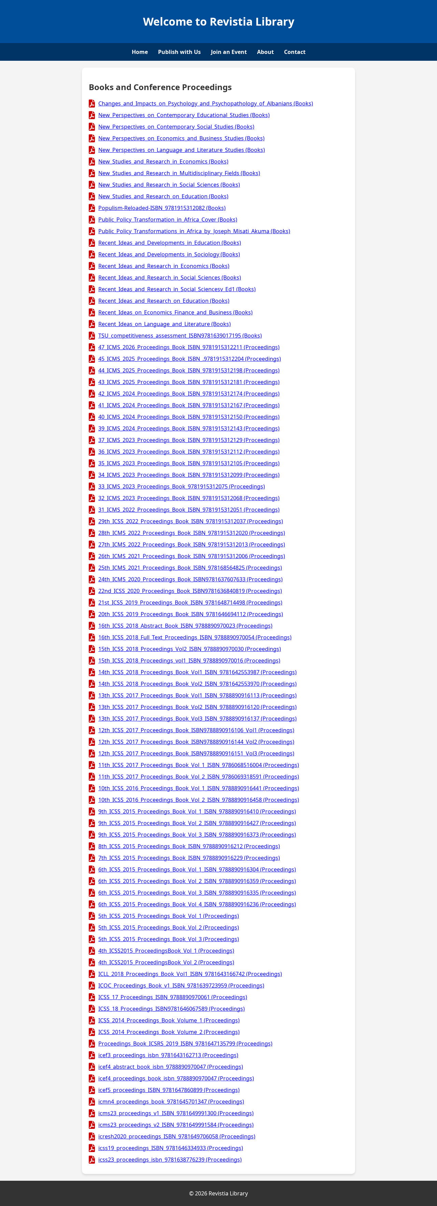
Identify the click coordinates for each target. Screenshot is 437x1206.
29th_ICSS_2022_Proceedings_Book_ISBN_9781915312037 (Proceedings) (190, 521)
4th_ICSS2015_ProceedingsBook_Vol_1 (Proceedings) (166, 950)
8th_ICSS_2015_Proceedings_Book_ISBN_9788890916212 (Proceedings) (189, 846)
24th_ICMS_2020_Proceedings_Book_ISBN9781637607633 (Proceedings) (190, 579)
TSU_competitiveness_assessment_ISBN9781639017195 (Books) (180, 335)
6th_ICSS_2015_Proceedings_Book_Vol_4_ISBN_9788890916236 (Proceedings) (197, 904)
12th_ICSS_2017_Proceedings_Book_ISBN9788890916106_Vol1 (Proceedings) (196, 730)
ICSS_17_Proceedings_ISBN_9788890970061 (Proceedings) (172, 997)
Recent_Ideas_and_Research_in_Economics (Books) (163, 266)
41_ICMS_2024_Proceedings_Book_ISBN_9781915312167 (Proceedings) (189, 405)
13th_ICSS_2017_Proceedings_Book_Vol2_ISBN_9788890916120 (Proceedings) (197, 707)
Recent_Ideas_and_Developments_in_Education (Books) (169, 242)
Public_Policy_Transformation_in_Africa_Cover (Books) (167, 219)
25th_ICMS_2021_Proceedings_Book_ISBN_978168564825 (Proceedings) (190, 567)
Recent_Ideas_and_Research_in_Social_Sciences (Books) (169, 277)
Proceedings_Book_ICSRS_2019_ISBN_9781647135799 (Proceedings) (185, 1043)
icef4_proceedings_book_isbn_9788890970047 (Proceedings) (176, 1078)
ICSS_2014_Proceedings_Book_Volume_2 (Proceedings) (169, 1032)
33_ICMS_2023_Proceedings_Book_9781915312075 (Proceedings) (181, 486)
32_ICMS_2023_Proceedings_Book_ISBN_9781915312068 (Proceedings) (189, 498)
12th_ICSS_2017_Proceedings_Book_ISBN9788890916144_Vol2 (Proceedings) (196, 742)
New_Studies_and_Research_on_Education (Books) (163, 196)
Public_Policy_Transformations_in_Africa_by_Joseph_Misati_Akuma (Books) (194, 231)
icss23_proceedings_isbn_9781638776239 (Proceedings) (170, 1159)
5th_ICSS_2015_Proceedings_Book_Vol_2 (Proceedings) (168, 927)
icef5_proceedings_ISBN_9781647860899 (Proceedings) (169, 1090)
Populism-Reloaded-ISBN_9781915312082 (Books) (162, 208)
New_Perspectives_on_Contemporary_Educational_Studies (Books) (184, 115)
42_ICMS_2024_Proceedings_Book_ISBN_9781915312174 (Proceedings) (189, 393)
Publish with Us (179, 52)
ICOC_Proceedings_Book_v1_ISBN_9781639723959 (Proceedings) (181, 985)
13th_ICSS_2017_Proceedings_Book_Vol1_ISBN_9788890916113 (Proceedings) (197, 695)
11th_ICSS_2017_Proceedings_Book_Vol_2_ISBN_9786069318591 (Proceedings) (198, 776)
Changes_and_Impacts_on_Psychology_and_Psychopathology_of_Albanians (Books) (205, 103)
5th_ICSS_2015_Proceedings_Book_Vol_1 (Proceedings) (168, 916)
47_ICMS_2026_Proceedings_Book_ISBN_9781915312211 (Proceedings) (189, 347)
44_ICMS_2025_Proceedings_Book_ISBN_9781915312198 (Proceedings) (189, 370)
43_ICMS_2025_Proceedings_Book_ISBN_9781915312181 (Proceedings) (189, 382)
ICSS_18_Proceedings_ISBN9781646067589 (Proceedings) (171, 1008)
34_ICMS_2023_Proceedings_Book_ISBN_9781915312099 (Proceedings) (189, 475)
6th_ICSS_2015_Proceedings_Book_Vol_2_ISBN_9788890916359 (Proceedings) (197, 881)
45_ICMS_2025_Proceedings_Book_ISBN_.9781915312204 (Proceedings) (189, 359)
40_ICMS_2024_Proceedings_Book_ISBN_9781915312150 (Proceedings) (189, 417)
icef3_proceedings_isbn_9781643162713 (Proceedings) (168, 1055)
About (265, 52)
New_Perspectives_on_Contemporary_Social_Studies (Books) (176, 126)
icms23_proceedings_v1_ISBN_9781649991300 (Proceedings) (176, 1113)
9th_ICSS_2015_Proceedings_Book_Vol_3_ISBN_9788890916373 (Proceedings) (197, 834)
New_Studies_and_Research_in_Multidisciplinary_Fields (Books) (179, 173)
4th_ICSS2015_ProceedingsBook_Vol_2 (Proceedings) (166, 962)
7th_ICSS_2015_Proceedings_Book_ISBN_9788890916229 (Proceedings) (189, 858)
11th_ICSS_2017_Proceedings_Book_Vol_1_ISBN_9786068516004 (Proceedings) (198, 765)
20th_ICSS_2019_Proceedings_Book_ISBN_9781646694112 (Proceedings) (190, 614)
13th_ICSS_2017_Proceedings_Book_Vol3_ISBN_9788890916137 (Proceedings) (197, 718)
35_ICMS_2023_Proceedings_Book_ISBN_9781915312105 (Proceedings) (189, 463)
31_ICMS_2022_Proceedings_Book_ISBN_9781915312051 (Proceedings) (189, 509)
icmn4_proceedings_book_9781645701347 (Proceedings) (171, 1101)
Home (140, 52)
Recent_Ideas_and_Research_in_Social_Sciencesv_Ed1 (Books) (177, 289)
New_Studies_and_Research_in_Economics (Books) (163, 161)
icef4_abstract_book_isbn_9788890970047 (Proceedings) (170, 1066)
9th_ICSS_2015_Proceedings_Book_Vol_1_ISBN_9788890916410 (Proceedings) (197, 811)
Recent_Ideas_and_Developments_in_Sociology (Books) (169, 254)
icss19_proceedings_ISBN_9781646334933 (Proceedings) (170, 1148)
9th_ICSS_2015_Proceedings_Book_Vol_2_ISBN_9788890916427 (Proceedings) (197, 823)
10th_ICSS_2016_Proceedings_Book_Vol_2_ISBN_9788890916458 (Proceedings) (198, 800)
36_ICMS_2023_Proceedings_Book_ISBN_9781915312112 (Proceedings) (189, 451)
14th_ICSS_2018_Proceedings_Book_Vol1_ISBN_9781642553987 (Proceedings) (197, 672)
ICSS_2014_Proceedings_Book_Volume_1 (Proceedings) (169, 1020)
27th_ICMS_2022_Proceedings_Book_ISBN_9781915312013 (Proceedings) (191, 544)
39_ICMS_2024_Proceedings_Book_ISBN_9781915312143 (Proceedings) (189, 428)
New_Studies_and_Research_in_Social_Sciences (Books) (169, 184)
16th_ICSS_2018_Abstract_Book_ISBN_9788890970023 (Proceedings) (185, 625)
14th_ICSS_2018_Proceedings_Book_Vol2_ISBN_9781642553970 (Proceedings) (197, 683)
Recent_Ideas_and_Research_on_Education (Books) (163, 300)
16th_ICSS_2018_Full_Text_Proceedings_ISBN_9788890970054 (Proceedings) (195, 637)
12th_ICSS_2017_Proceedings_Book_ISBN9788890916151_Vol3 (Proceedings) (196, 753)
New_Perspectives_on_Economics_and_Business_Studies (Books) (181, 138)
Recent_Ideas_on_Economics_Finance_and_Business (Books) (175, 312)
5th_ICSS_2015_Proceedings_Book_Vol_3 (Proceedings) (168, 939)
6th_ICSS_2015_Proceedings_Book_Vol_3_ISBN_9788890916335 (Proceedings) (197, 892)
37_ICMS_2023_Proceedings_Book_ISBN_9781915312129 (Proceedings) (189, 440)
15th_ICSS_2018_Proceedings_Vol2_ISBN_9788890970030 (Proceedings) (189, 649)
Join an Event (229, 52)
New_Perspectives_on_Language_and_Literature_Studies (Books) (181, 150)
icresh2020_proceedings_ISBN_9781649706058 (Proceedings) (176, 1136)
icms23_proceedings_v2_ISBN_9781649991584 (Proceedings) (176, 1125)
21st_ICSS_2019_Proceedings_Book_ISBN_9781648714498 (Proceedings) (190, 602)
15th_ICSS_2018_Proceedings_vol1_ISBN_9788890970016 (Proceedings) (189, 660)
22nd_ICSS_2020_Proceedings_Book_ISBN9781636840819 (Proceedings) (190, 591)
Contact (295, 52)
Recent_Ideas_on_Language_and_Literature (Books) (164, 324)
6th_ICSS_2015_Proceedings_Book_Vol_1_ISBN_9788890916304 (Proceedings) (197, 869)
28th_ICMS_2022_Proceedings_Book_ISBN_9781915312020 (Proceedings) (191, 533)
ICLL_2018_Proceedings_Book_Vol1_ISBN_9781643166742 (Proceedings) (190, 974)
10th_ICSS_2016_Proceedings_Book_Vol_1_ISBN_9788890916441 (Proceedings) (198, 788)
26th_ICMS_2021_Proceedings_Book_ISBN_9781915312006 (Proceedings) (191, 556)
